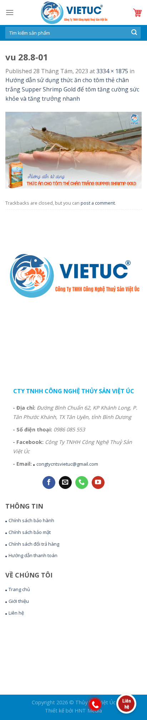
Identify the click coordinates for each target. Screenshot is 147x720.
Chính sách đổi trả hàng (34, 544)
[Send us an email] (65, 482)
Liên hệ (16, 613)
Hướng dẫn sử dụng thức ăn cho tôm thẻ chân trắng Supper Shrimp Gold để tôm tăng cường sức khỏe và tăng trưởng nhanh (72, 89)
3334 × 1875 (112, 71)
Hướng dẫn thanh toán (33, 555)
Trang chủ (19, 589)
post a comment (98, 203)
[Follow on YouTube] (98, 482)
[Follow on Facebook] (48, 482)
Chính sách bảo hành (31, 520)
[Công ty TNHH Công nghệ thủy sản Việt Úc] (73, 12)
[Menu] (9, 12)
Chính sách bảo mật (30, 532)
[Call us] (81, 482)
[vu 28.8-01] (73, 150)
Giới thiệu (19, 601)
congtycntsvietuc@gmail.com (67, 464)
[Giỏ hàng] (137, 12)
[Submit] (134, 33)
